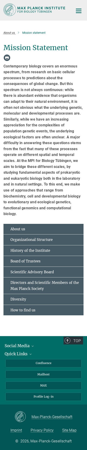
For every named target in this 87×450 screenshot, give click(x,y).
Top (77, 340)
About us (17, 229)
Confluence (44, 363)
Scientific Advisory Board (32, 272)
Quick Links (17, 354)
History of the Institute (30, 250)
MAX (43, 385)
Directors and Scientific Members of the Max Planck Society (44, 285)
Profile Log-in (44, 396)
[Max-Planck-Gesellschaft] (23, 417)
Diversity (18, 299)
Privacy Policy (42, 430)
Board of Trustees (25, 261)
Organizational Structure (31, 239)
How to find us (22, 310)
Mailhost (43, 374)
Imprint (16, 430)
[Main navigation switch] (78, 10)
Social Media (18, 346)
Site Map (69, 430)
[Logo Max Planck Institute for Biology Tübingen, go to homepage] (34, 9)
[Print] (6, 57)
